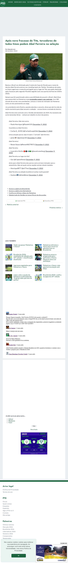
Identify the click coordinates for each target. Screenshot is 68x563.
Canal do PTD (21, 200)
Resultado (34, 429)
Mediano (11, 421)
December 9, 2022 (40, 124)
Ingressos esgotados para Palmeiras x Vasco (23, 266)
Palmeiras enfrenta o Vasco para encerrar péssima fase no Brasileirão (50, 247)
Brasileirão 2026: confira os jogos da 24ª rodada (52, 275)
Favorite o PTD (49, 200)
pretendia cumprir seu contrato (41, 99)
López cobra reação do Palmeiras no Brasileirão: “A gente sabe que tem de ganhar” (23, 277)
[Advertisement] (34, 20)
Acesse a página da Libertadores (20, 191)
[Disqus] (34, 333)
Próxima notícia (55, 208)
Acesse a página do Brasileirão (19, 188)
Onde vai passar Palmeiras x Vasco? (23, 246)
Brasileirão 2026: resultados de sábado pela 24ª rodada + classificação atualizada (23, 257)
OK (18, 555)
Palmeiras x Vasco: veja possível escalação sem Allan (51, 267)
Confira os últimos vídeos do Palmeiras (22, 193)
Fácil (10, 422)
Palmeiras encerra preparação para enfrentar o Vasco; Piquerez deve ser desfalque (50, 258)
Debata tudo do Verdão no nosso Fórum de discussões (27, 195)
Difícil (10, 419)
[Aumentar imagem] (60, 55)
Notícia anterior (13, 204)
